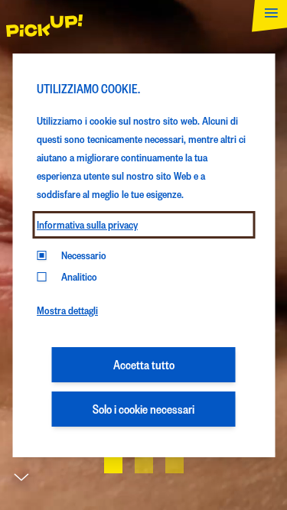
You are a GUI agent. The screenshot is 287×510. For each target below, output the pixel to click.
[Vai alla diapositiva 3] (174, 464)
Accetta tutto (143, 364)
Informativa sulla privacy (87, 224)
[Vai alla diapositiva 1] (113, 464)
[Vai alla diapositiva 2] (144, 464)
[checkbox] (41, 276)
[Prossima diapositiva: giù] (21, 481)
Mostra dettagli (67, 310)
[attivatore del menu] (266, 21)
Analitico (79, 276)
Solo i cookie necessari (143, 409)
